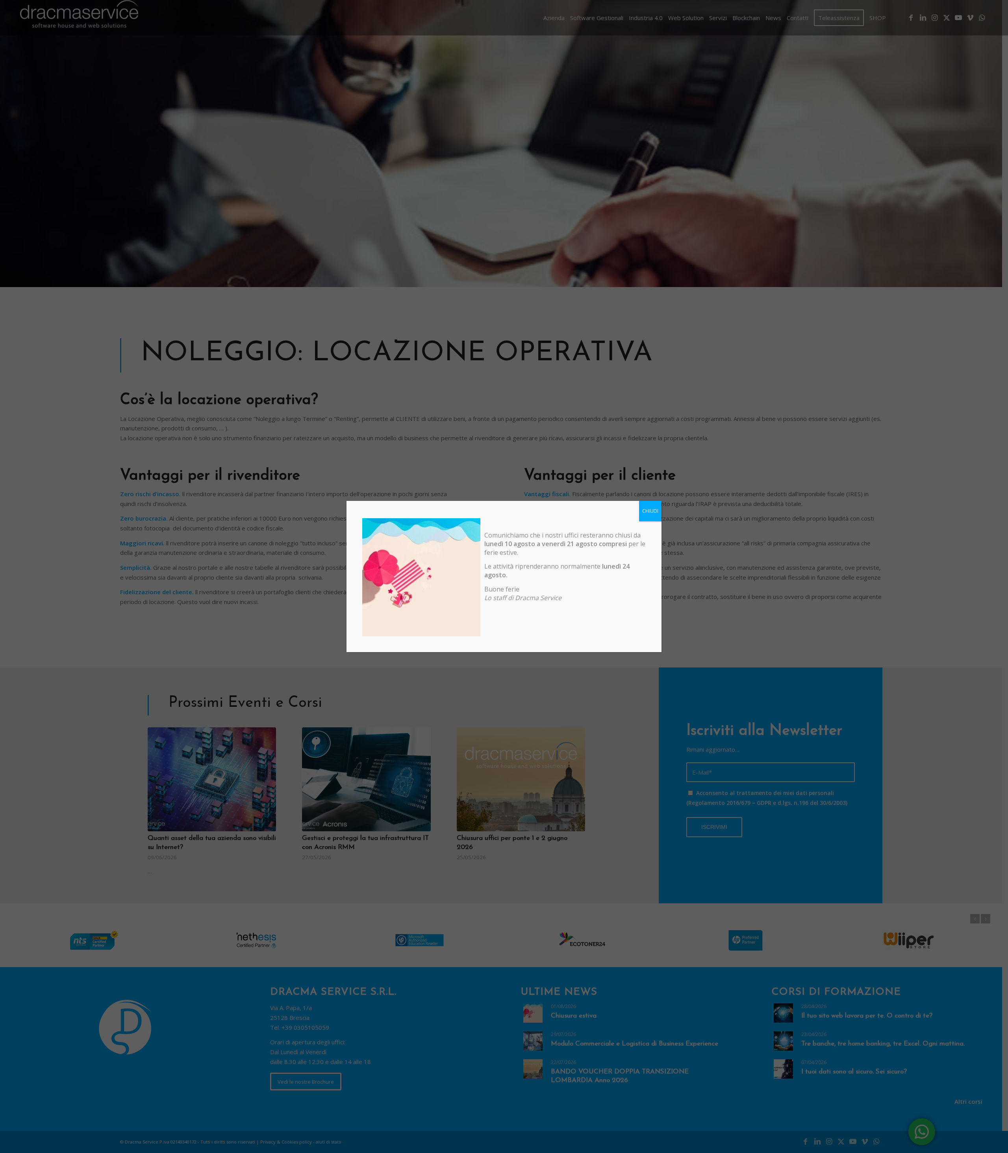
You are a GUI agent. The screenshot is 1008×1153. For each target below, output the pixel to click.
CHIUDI (650, 511)
